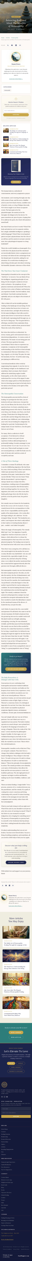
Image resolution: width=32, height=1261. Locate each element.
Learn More (16, 181)
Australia (3, 1207)
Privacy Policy (16, 1249)
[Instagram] (4, 1097)
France (3, 1200)
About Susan (4, 1129)
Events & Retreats (6, 1139)
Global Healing (5, 1195)
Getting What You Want (7, 1225)
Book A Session (16, 1067)
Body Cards (4, 1185)
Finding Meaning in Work (7, 1218)
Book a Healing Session (7, 1239)
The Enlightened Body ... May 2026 (10, 1233)
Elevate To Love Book (16, 1071)
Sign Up (11, 1063)
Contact (20, 1063)
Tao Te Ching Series (6, 1169)
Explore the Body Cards (16, 862)
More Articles (16, 1037)
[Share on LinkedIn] (16, 45)
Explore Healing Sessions (16, 669)
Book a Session (16, 1032)
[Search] (26, 2)
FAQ (2, 1152)
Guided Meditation (6, 1164)
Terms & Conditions (7, 1249)
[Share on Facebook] (12, 45)
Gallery (3, 1144)
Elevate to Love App (6, 1180)
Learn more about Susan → (15, 906)
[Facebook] (2, 1097)
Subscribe (16, 114)
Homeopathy (14, 37)
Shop (2, 1187)
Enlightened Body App (7, 1182)
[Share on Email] (20, 45)
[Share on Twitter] (7, 45)
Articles (8, 37)
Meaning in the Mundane (7, 1220)
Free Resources (5, 1167)
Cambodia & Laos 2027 (7, 1235)
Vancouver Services (6, 1192)
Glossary (3, 1154)
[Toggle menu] (29, 2)
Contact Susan (5, 1177)
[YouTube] (7, 1097)
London (3, 1197)
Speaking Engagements (7, 1149)
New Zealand (4, 1205)
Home (2, 37)
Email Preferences (25, 1249)
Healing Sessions (5, 1134)
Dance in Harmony (6, 1223)
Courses (3, 1131)
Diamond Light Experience (8, 1162)
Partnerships (4, 1142)
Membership (4, 1136)
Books (3, 1190)
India (2, 1202)
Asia (2, 1210)
